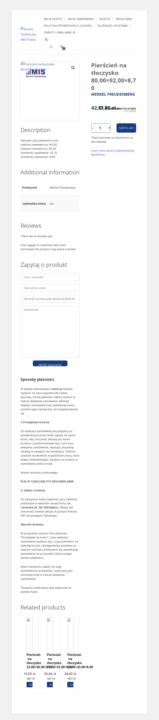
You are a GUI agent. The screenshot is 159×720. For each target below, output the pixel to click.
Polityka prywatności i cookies (68, 25)
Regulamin (124, 19)
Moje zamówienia (81, 19)
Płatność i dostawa (113, 25)
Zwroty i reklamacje (59, 32)
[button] (73, 67)
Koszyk (104, 19)
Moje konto (53, 19)
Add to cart (31, 684)
